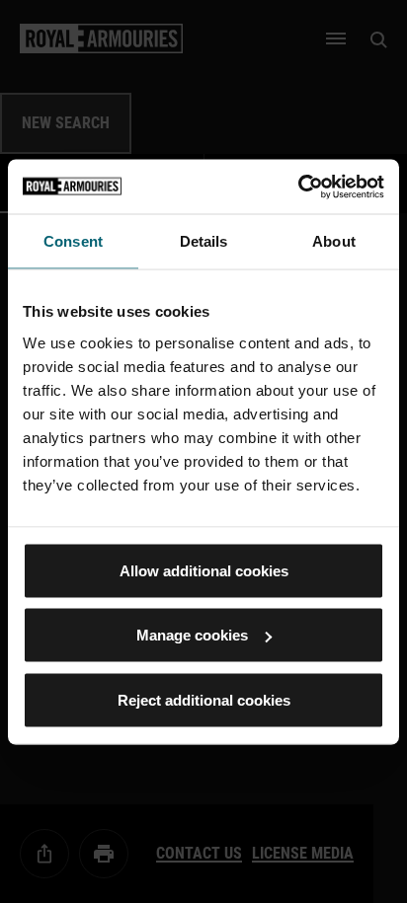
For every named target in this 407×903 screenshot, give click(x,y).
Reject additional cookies (204, 699)
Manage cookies (192, 635)
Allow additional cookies (204, 570)
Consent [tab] (73, 241)
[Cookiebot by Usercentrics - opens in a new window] (297, 186)
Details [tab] (204, 241)
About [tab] (334, 241)
